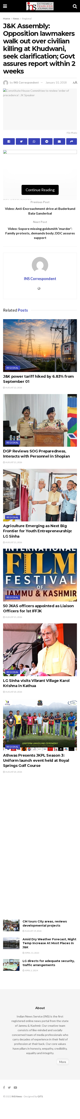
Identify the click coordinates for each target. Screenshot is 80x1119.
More (62, 1062)
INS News (17, 1096)
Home (6, 18)
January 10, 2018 (56, 82)
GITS (40, 1096)
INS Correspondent (26, 82)
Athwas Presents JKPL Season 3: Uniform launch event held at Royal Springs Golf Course (36, 760)
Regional (27, 18)
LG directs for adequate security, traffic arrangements (49, 963)
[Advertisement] (34, 850)
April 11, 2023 (31, 953)
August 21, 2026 (13, 462)
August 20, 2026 (13, 692)
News (16, 18)
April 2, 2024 (31, 970)
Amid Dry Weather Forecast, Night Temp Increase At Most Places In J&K (49, 943)
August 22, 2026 (13, 387)
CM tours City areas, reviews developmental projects (45, 923)
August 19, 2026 (33, 931)
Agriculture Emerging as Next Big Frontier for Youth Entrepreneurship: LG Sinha (37, 531)
